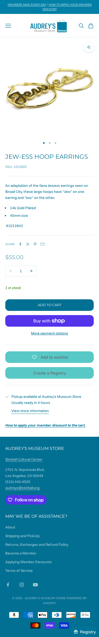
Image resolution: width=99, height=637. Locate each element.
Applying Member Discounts (28, 561)
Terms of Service (19, 570)
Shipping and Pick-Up (22, 535)
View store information (30, 410)
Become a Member (20, 553)
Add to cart (49, 305)
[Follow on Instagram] (21, 584)
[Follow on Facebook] (8, 584)
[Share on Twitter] (28, 244)
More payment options (49, 333)
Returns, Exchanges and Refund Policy (36, 544)
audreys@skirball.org (22, 487)
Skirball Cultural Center (24, 459)
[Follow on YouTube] (35, 584)
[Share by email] (42, 244)
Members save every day (27, 4)
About (10, 527)
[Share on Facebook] (20, 244)
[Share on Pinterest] (35, 244)
